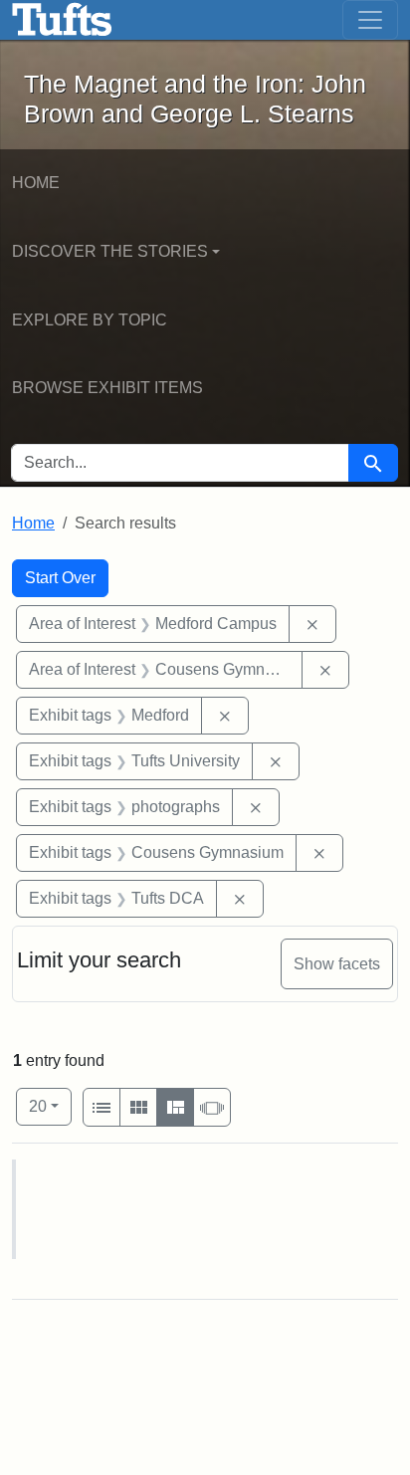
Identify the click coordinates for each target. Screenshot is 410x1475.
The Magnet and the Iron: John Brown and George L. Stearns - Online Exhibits (62, 20)
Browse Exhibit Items (107, 387)
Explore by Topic (89, 320)
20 (50, 1106)
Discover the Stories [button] (110, 251)
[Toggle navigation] (370, 20)
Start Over (60, 577)
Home (36, 182)
